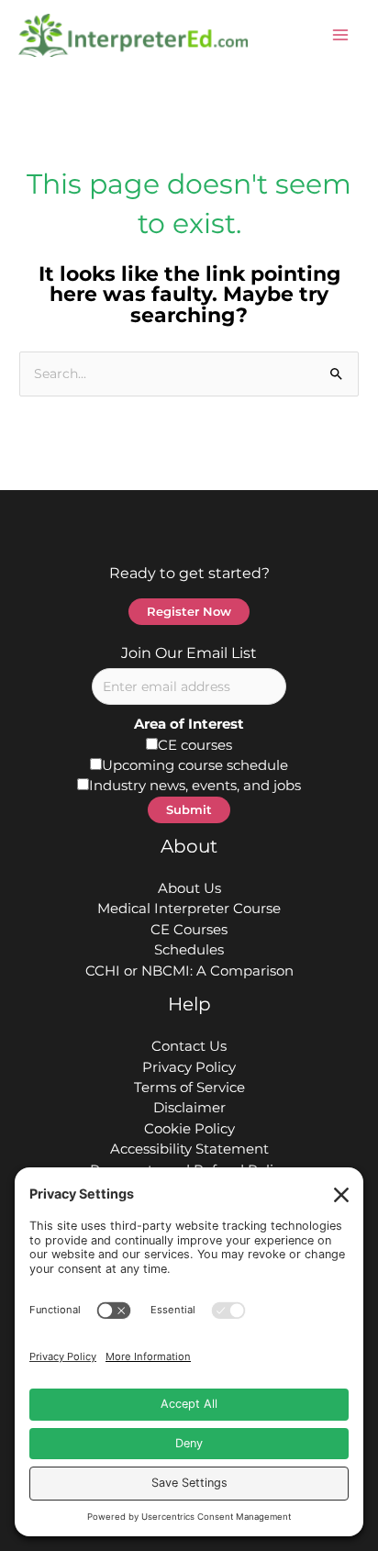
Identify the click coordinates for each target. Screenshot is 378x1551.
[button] (189, 611)
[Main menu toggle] (340, 36)
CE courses (195, 745)
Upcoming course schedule (195, 765)
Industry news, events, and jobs (195, 785)
